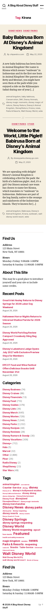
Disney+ (7, 443)
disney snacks (24, 513)
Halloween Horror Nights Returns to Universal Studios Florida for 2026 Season (22, 320)
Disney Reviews (11, 431)
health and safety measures (13, 537)
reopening (31, 544)
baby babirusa (28, 96)
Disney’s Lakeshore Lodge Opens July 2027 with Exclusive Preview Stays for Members (21, 352)
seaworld (6, 547)
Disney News (15, 31)
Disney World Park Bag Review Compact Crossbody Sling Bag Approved (20, 336)
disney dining (29, 493)
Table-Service (26, 547)
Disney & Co (7, 491)
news (38, 108)
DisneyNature (21, 108)
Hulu (5, 447)
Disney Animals (30, 99)
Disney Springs (15, 519)
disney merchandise (14, 504)
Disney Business (12, 389)
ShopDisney (9, 466)
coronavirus (25, 485)
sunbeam (33, 214)
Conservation (12, 99)
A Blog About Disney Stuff (23, 5)
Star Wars (8, 470)
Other (30, 124)
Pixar (5, 458)
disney (33, 487)
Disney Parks (30, 31)
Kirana (31, 108)
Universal (38, 547)
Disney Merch (10, 412)
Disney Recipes (11, 428)
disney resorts (10, 513)
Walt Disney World (29, 111)
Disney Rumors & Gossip (16, 435)
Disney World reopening (17, 529)
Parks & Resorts (13, 111)
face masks (7, 534)
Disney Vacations (12, 439)
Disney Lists (9, 408)
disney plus (7, 511)
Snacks (14, 547)
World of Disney (32, 560)
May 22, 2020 (36, 54)
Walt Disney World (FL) (13, 557)
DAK (21, 99)
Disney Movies (11, 416)
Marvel (6, 451)
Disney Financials (12, 397)
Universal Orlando (8, 550)
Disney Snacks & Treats (11, 516)
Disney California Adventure (12, 493)
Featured (21, 533)
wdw (40, 111)
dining (25, 488)
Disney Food (9, 401)
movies (24, 541)
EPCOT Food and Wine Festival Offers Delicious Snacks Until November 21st (19, 368)
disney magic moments (16, 102)
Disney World (13, 526)
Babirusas (26, 211)
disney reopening (20, 511)
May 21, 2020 (25, 162)
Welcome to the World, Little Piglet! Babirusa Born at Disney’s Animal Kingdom (23, 141)
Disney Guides (11, 405)
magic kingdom (11, 541)
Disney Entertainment (25, 496)
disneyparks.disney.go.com (26, 158)
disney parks (33, 507)
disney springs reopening (17, 522)
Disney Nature (19, 105)
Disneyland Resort (11, 501)
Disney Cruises (11, 393)
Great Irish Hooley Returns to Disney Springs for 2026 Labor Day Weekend (22, 304)
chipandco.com (17, 54)
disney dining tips (9, 496)
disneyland (21, 498)
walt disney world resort (14, 560)
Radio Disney (10, 462)
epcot (36, 529)
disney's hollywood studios (27, 490)
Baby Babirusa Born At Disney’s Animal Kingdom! (23, 42)
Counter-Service (12, 487)
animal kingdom (13, 96)
